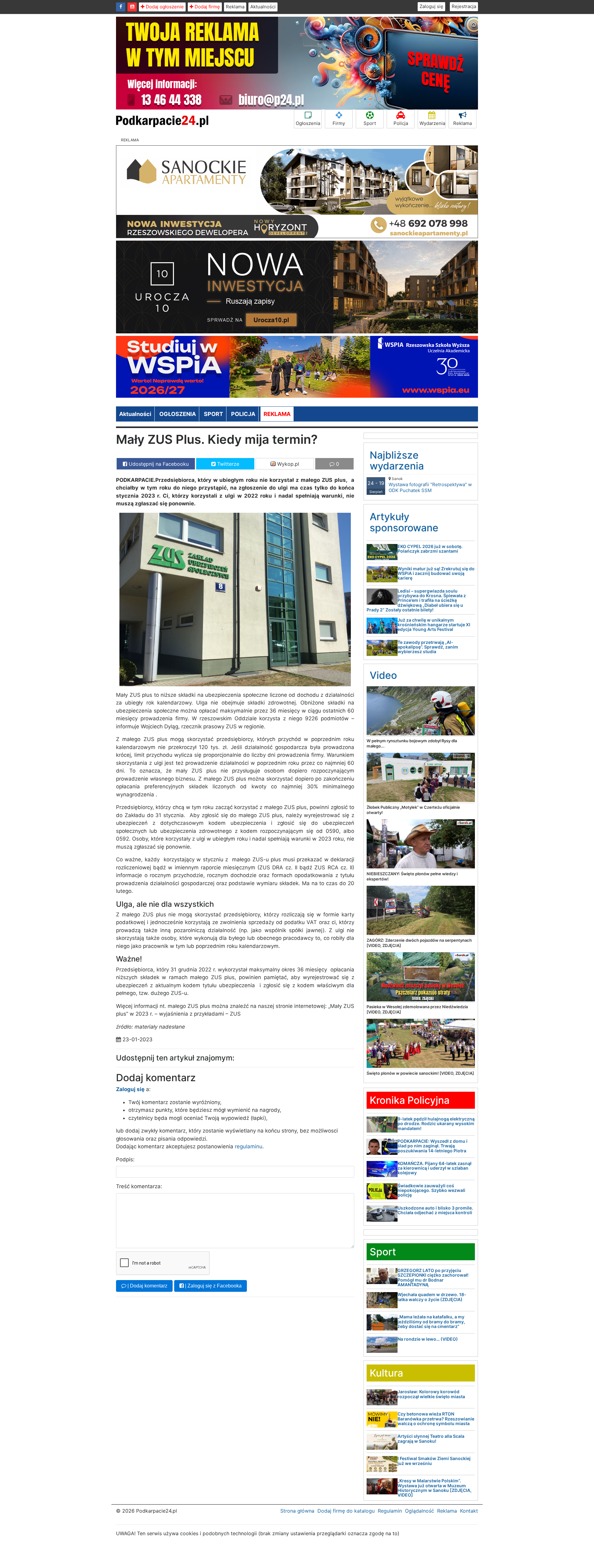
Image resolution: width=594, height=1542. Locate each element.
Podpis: (125, 1159)
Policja (401, 123)
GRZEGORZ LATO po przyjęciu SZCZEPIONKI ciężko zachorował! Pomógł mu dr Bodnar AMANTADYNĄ (433, 1277)
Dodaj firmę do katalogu (346, 1511)
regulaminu (248, 1146)
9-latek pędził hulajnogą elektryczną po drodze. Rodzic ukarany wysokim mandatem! (436, 1123)
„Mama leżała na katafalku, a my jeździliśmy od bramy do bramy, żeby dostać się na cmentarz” (431, 1321)
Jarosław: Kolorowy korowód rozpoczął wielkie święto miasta (431, 1394)
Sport (370, 123)
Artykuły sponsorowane (404, 522)
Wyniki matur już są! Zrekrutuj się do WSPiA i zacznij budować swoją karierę (436, 573)
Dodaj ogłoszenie (164, 7)
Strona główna (297, 1511)
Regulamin (390, 1511)
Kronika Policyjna (410, 1100)
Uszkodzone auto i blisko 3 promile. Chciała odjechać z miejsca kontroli (435, 1210)
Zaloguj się (431, 6)
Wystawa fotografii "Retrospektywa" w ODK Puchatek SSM (430, 484)
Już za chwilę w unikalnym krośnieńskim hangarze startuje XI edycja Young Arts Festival (434, 624)
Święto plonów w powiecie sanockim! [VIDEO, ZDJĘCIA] (420, 1073)
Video (383, 675)
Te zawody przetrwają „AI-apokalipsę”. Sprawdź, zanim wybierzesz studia (428, 647)
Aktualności (263, 7)
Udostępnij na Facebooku (158, 464)
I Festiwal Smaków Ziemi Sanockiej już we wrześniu (434, 1461)
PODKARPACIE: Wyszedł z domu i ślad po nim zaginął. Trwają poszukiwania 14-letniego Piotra (432, 1145)
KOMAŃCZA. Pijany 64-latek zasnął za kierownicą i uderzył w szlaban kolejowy (434, 1168)
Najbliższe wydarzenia (397, 460)
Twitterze (227, 464)
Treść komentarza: (139, 1186)
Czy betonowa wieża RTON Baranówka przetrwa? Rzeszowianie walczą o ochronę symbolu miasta (436, 1418)
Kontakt (469, 1511)
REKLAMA (277, 414)
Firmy (339, 123)
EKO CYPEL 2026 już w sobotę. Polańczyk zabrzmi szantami (430, 549)
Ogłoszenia (308, 123)
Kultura (386, 1373)
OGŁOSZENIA (177, 414)
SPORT (213, 414)
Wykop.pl (287, 464)
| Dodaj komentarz (146, 1285)
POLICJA (243, 414)
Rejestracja (464, 6)
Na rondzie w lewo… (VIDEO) (428, 1339)
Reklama (235, 7)
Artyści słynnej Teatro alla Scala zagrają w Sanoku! (431, 1438)
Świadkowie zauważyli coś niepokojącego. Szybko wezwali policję (431, 1190)
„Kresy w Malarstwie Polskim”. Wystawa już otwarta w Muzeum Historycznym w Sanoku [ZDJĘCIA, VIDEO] (434, 1487)
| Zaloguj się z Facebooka (213, 1285)
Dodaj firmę (206, 7)
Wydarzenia (432, 123)
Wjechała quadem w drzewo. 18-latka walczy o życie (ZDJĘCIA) (432, 1297)
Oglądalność (419, 1511)
